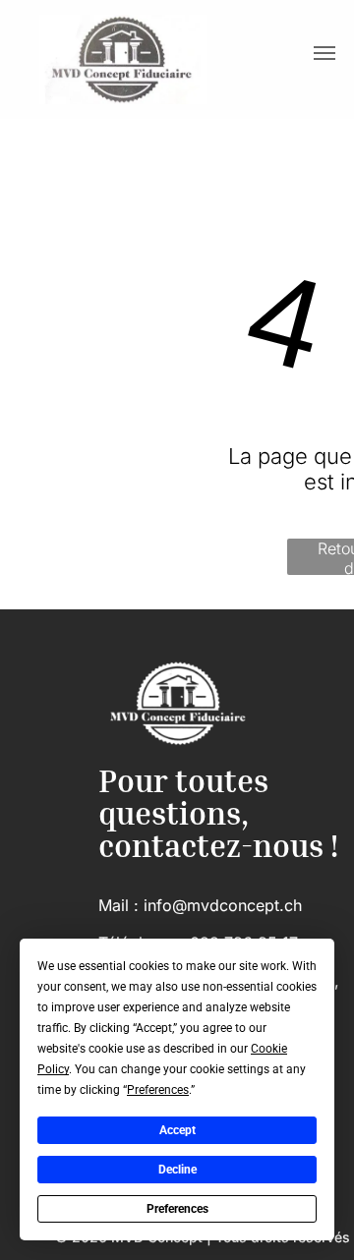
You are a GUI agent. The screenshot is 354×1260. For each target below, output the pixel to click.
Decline (177, 1169)
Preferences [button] (158, 1090)
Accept (177, 1130)
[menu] (324, 53)
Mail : (118, 905)
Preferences (177, 1209)
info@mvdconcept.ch (223, 905)
